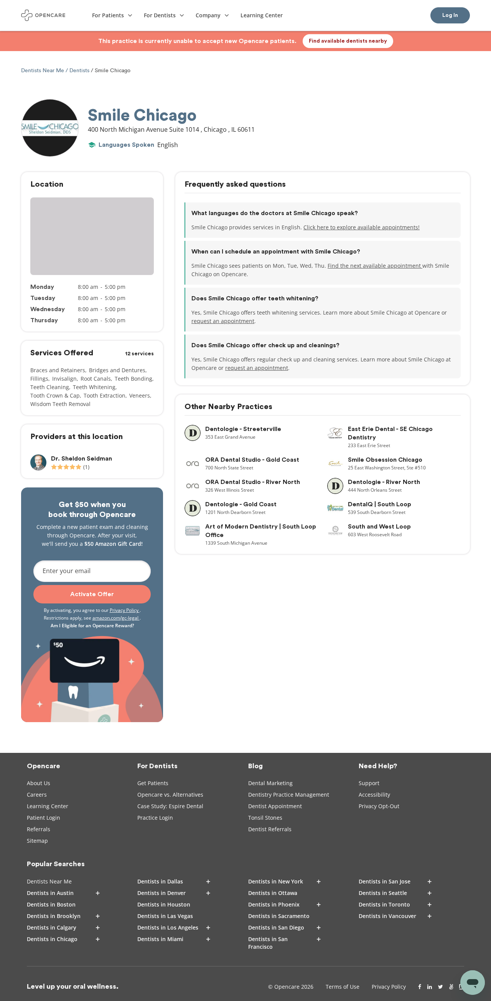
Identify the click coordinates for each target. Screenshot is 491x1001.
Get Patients (152, 783)
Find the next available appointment (375, 265)
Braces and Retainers (57, 370)
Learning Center (47, 806)
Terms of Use (342, 986)
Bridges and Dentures (117, 370)
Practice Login (155, 817)
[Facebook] (419, 986)
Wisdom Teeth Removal (60, 404)
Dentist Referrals (270, 829)
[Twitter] (440, 986)
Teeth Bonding (133, 378)
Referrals (38, 829)
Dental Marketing (270, 783)
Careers (37, 794)
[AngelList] (451, 986)
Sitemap (37, 840)
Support (369, 783)
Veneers (139, 395)
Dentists (79, 70)
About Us (38, 783)
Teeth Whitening (94, 387)
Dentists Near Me (43, 70)
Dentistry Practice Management (288, 794)
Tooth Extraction (104, 395)
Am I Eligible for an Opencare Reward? (92, 625)
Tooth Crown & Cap (55, 395)
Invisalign (64, 378)
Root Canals (96, 378)
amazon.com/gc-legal (116, 618)
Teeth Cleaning (49, 387)
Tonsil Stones (265, 817)
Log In (450, 15)
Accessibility (374, 794)
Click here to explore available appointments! (361, 227)
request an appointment (222, 321)
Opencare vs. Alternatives (170, 794)
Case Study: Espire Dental (170, 806)
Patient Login (43, 817)
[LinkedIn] (429, 986)
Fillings (39, 378)
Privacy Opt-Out (379, 806)
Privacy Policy (125, 610)
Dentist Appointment (275, 806)
